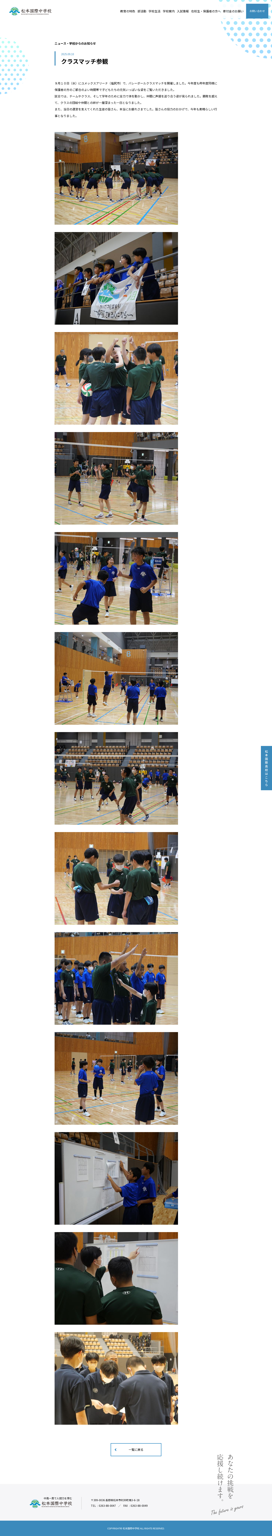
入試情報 (183, 11)
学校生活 (154, 11)
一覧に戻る (136, 1449)
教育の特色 (127, 11)
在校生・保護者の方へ (206, 11)
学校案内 (169, 11)
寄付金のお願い (233, 11)
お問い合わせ (257, 11)
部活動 (141, 11)
